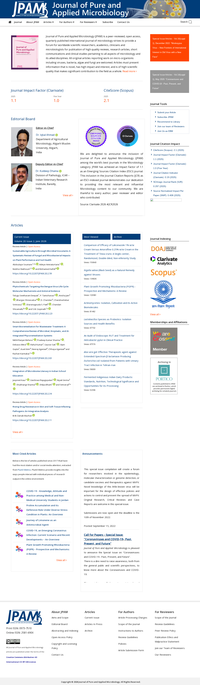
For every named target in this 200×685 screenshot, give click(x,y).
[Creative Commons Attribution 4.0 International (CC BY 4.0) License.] (13, 643)
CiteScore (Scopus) (118, 90)
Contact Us (123, 22)
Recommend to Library (168, 121)
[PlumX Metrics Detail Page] (19, 495)
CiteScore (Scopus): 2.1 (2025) (168, 150)
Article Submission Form (131, 650)
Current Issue (92, 617)
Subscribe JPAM (165, 117)
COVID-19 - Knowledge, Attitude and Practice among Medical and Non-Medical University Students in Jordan (47, 495)
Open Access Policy (62, 637)
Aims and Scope (60, 617)
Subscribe (107, 22)
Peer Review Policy (165, 630)
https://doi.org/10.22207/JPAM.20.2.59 (32, 273)
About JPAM (32, 22)
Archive (88, 630)
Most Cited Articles (24, 453)
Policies (122, 643)
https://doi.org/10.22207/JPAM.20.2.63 (32, 358)
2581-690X (27, 632)
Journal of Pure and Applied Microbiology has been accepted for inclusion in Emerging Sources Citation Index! (111, 576)
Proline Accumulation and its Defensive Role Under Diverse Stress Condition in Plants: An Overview (47, 510)
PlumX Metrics (24, 469)
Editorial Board (60, 624)
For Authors (66, 22)
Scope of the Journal (129, 624)
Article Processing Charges (132, 617)
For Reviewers (87, 22)
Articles (47, 22)
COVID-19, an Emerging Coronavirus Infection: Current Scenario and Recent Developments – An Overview (48, 535)
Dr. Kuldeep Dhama (47, 171)
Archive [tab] (118, 236)
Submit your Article (166, 112)
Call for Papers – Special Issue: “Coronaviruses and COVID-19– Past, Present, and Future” (108, 471)
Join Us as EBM (165, 131)
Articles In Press (93, 624)
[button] (191, 21)
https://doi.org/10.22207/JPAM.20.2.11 (32, 420)
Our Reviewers (163, 654)
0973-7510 (25, 628)
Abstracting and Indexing (65, 630)
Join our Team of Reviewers (170, 648)
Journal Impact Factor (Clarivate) (37, 90)
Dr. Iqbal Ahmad (45, 135)
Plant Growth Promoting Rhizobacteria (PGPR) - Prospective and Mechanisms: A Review (48, 549)
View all (61, 560)
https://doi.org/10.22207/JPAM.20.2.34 (32, 393)
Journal (17, 22)
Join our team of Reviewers (170, 126)
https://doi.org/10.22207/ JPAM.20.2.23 (32, 313)
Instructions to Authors (130, 630)
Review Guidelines (128, 637)
